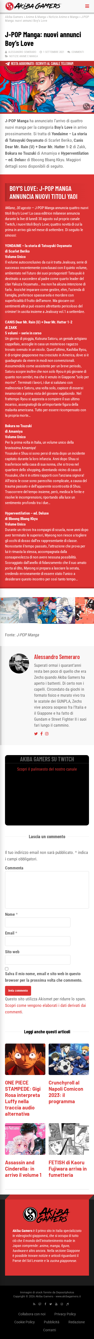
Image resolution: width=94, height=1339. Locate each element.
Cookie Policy (24, 1322)
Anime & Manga (36, 17)
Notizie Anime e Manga (63, 17)
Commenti (77, 52)
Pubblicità (51, 1322)
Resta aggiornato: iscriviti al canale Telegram (42, 63)
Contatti (49, 1330)
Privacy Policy (65, 1314)
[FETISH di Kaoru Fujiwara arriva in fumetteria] (69, 1153)
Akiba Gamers (14, 17)
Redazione (76, 1322)
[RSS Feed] (34, 1304)
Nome (10, 914)
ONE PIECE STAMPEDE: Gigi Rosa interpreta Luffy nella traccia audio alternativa (23, 1098)
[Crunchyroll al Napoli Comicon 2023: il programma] (69, 1073)
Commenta (14, 867)
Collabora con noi (31, 1314)
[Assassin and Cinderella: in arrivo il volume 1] (25, 1153)
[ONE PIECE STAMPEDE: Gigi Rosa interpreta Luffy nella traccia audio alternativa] (25, 1073)
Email (9, 933)
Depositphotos (65, 1292)
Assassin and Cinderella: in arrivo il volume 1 (23, 1168)
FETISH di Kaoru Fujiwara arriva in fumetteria (68, 1168)
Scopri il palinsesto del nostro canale (47, 769)
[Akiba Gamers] (33, 9)
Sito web (12, 951)
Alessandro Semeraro (22, 52)
